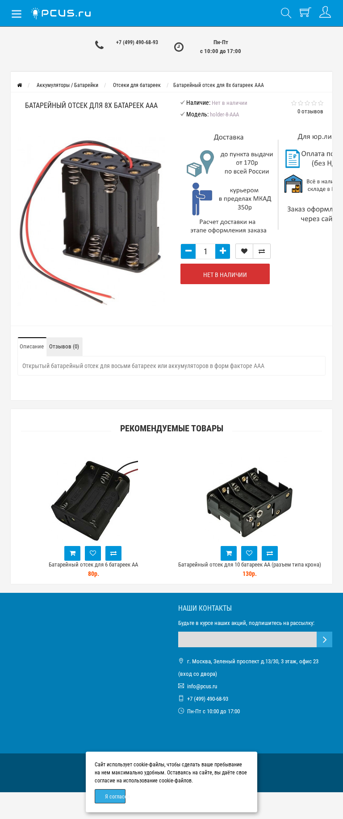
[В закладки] (244, 251)
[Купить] (72, 553)
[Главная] (19, 85)
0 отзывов (310, 111)
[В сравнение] (262, 251)
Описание (32, 346)
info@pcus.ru (202, 686)
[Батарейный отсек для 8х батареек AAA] (91, 222)
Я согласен (115, 797)
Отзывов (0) (64, 346)
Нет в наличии (225, 274)
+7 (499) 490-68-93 (137, 42)
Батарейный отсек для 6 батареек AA (93, 564)
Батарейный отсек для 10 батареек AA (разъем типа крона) (249, 564)
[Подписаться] (324, 639)
